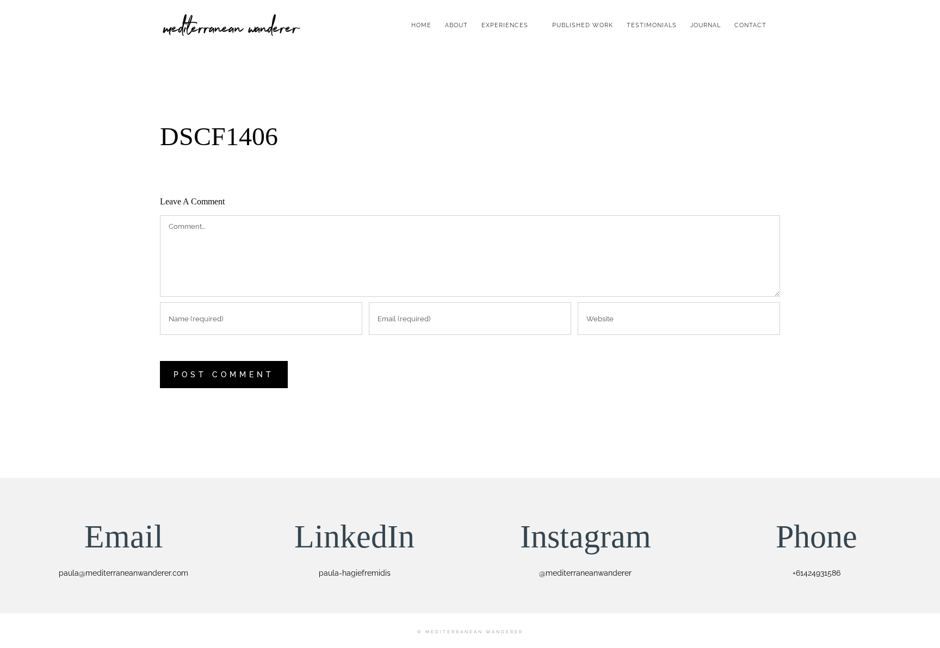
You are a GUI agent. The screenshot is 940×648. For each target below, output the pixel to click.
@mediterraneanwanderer (585, 573)
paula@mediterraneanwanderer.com (123, 573)
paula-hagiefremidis (355, 573)
